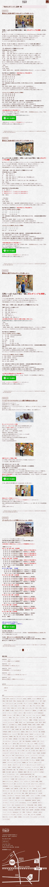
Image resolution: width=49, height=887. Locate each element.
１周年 (13, 729)
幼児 (20, 741)
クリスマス (22, 717)
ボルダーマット (16, 764)
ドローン (32, 795)
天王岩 (36, 722)
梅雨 (40, 717)
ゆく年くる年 (30, 769)
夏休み (16, 816)
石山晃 (27, 809)
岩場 (17, 743)
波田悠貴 (12, 727)
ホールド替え (19, 703)
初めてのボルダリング (33, 793)
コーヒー (36, 736)
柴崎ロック (5, 807)
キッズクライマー (6, 779)
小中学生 (4, 760)
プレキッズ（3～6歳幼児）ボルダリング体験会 (13, 354)
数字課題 (43, 731)
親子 (30, 790)
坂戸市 (41, 131)
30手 (14, 715)
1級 (27, 736)
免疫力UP (34, 800)
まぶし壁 (24, 727)
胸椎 (41, 748)
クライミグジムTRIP (24, 760)
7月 (29, 750)
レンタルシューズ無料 (7, 798)
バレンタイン (40, 743)
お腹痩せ (44, 776)
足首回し (39, 800)
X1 (33, 798)
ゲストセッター (15, 741)
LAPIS (44, 807)
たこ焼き (21, 788)
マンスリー (30, 703)
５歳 (23, 741)
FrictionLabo (5, 809)
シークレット (9, 712)
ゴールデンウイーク (19, 644)
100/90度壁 (24, 724)
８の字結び (41, 772)
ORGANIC (35, 812)
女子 (21, 790)
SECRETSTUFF (18, 809)
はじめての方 (21, 483)
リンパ (21, 781)
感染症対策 (35, 802)
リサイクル (38, 705)
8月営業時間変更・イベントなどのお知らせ (11, 670)
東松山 (6, 132)
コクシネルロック (10, 795)
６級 (39, 731)
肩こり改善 (9, 772)
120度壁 (16, 729)
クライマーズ (9, 762)
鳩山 (31, 705)
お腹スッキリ (14, 772)
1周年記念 (12, 748)
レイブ (16, 802)
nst (23, 748)
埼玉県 (43, 131)
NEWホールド (14, 708)
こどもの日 (5, 793)
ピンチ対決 (38, 795)
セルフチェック (27, 781)
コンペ (27, 705)
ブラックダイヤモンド (7, 741)
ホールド (19, 762)
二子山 (16, 800)
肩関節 (41, 767)
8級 (3, 743)
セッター (44, 708)
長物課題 (7, 710)
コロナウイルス (41, 729)
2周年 (31, 729)
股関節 (16, 722)
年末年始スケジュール (7, 734)
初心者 (20, 722)
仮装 (6, 743)
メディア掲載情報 (6, 788)
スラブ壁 (33, 750)
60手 (38, 741)
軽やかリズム (5, 816)
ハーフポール (28, 798)
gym (15, 703)
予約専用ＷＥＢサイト (33, 111)
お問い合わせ (33, 757)
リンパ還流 (38, 779)
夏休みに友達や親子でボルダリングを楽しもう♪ (18, 13)
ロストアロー (19, 814)
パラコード (11, 800)
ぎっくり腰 (36, 769)
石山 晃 (17, 753)
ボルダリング (27, 131)
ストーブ (24, 764)
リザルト (15, 712)
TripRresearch (40, 712)
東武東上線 (39, 698)
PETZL (8, 708)
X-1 (24, 783)
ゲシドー (9, 805)
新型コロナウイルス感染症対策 (13, 637)
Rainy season (5, 736)
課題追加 (34, 710)
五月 (6, 738)
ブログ (9, 659)
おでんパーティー (34, 783)
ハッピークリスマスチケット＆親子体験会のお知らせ (20, 400)
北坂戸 (33, 644)
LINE (24, 757)
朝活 (44, 263)
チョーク (10, 743)
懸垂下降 (16, 788)
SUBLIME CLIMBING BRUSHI (25, 774)
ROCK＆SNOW (9, 769)
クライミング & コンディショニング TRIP (24, 1)
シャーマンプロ (41, 816)
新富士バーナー (42, 750)
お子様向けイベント (23, 769)
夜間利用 (4, 762)
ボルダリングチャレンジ (19, 710)
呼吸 (19, 734)
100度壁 (19, 724)
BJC (33, 774)
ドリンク (42, 741)
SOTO (37, 750)
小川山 (34, 717)
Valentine (31, 734)
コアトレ (40, 776)
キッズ (12, 705)
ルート (22, 767)
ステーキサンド (6, 802)
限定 (14, 769)
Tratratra (23, 795)
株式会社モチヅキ (38, 798)
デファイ (44, 736)
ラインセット (9, 715)
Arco (11, 790)
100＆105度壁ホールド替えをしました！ (11, 665)
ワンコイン (11, 786)
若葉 (3, 710)
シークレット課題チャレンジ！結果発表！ (11, 661)
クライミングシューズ (30, 708)
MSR (40, 736)
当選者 (4, 727)
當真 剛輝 (37, 760)
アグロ (30, 788)
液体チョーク (19, 715)
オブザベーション (40, 764)
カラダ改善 (43, 795)
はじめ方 (40, 790)
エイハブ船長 (12, 760)
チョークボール (33, 727)
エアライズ (12, 753)
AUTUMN (7, 748)
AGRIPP (44, 788)
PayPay (27, 738)
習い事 (8, 727)
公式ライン (28, 757)
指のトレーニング (37, 762)
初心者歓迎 (43, 753)
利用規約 (35, 788)
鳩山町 (38, 753)
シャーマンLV (5, 757)
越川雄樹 (31, 809)
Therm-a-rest (17, 795)
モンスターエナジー (16, 731)
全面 (16, 727)
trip (11, 131)
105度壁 (38, 724)
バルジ (24, 722)
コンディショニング (9, 703)
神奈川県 (40, 807)
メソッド (4, 812)
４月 (3, 738)
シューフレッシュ (37, 734)
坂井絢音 (4, 715)
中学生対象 (43, 809)
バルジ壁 (10, 807)
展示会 (44, 722)
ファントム (12, 802)
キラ (36, 738)
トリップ (23, 131)
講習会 (10, 717)
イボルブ (4, 708)
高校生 (35, 805)
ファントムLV (41, 755)
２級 (14, 717)
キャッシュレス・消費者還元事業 (24, 800)
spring (16, 705)
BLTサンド (40, 802)
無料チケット (5, 724)
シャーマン (27, 755)
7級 (17, 769)
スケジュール (8, 755)
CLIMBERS (34, 741)
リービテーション (35, 767)
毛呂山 (8, 132)
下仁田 (30, 717)
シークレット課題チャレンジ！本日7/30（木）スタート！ (14, 674)
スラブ (35, 712)
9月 (20, 736)
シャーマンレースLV (13, 757)
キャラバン (11, 816)
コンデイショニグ (21, 779)
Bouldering (5, 131)
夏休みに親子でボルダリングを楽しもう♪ (15, 273)
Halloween (31, 736)
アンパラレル (32, 760)
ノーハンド (28, 779)
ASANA (34, 724)
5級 (37, 717)
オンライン (5, 767)
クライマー (5, 764)
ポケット (4, 774)
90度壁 (42, 724)
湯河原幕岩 (39, 727)
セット (18, 760)
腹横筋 (4, 772)
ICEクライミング (6, 790)
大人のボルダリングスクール (20, 805)
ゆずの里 (40, 793)
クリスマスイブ (25, 786)
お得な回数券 (14, 510)
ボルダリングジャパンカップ (8, 776)
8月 (17, 736)
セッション (38, 715)
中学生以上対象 (30, 805)
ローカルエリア (6, 753)
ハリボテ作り (28, 753)
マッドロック (22, 753)
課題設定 (43, 715)
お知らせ (9, 668)
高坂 (12, 132)
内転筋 (9, 767)
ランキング (5, 722)
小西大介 (14, 807)
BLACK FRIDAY (19, 748)
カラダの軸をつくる (13, 724)
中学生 (40, 708)
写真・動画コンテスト (33, 807)
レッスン (31, 743)
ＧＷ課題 (12, 779)
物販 (36, 776)
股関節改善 (20, 772)
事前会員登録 (28, 741)
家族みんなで (25, 790)
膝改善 (25, 772)
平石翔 (23, 809)
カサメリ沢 (33, 814)
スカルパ (39, 788)
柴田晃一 (28, 795)
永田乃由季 (32, 738)
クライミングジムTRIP (30, 701)
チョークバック (11, 722)
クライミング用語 (21, 705)
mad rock (26, 734)
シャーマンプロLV (6, 819)
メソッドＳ (9, 812)
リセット (17, 717)
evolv (45, 710)
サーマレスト (5, 800)
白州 (9, 793)
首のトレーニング (24, 776)
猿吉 (25, 788)
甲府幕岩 (29, 724)
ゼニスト (4, 805)
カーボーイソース (6, 814)
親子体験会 (40, 757)
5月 (7, 750)
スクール (4, 712)
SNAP (13, 755)
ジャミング (14, 734)
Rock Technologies (30, 722)
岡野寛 (19, 807)
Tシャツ (35, 729)
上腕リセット (16, 781)
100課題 (42, 760)
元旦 (27, 807)
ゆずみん (4, 795)
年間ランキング (29, 731)
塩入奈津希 (39, 814)
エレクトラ (29, 802)
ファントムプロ (26, 816)
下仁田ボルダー (29, 812)
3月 (14, 790)
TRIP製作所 (5, 731)
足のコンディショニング (31, 764)
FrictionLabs (11, 809)
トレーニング (28, 715)
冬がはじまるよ (17, 786)
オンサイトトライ (23, 743)
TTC (34, 705)
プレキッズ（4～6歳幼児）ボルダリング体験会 (13, 92)
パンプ (33, 779)
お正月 (12, 788)
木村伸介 (10, 738)
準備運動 (24, 762)
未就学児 (44, 510)
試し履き (12, 710)
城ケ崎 (14, 743)
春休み (33, 790)
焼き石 (19, 767)
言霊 (16, 779)
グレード (25, 703)
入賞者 (43, 703)
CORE (13, 798)
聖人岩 (40, 722)
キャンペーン (14, 131)
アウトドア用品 (21, 738)
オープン (19, 708)
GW (43, 734)
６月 (26, 750)
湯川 (15, 783)
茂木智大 (20, 816)
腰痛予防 (41, 769)
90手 (33, 776)
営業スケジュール (38, 644)
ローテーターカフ (17, 793)
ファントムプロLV (33, 816)
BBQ (15, 736)
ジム (3, 703)
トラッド (19, 727)
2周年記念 (15, 738)
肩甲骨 (27, 729)
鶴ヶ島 (14, 132)
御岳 (25, 712)
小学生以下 (14, 767)
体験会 (42, 705)
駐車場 (36, 743)
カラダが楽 (23, 798)
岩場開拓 (10, 736)
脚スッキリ (30, 772)
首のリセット (17, 776)
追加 (24, 715)
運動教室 (17, 798)
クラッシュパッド (12, 750)
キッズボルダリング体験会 (17, 550)
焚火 (8, 760)
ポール (15, 762)
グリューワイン (32, 786)
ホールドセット (28, 767)
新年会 (22, 734)
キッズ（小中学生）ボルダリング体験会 (11, 74)
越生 (10, 132)
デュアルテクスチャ (11, 774)
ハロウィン (20, 712)
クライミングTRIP (20, 750)
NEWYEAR (27, 748)
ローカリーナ (38, 786)
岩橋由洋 (19, 757)
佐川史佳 (23, 807)
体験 (30, 131)
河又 (13, 805)
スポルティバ (41, 783)
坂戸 (41, 701)
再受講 (40, 781)
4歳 (20, 729)
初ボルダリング (33, 131)
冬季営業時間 (5, 786)
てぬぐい (34, 753)
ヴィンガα (28, 783)
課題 (23, 708)
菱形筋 (4, 769)
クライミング (19, 131)
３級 (28, 727)
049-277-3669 (7, 838)
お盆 (3, 748)
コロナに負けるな (22, 802)
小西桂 (23, 812)
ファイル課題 (39, 710)
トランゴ (25, 814)
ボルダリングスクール (20, 755)
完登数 (26, 793)
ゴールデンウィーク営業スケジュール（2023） (17, 520)
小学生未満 (37, 748)
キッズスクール (30, 712)
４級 (27, 717)
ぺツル (33, 715)
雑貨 (23, 793)
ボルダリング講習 (34, 781)
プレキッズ (35, 731)
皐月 (12, 793)
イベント (37, 701)
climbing (9, 131)
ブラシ (17, 774)
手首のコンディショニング (8, 783)
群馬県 (9, 731)
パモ (20, 812)
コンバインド (19, 783)
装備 (3, 755)
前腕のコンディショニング (8, 781)
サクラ (17, 790)
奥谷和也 (40, 805)
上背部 (23, 729)
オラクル (23, 736)
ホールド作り (13, 814)
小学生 (36, 708)
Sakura (4, 750)
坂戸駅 (32, 748)
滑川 (39, 703)
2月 (27, 788)
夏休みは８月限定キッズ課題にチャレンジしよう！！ (13, 679)
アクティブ (31, 762)
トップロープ (35, 772)
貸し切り (10, 764)
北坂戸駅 (38, 131)
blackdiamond (15, 812)
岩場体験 (35, 703)
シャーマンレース (34, 755)
